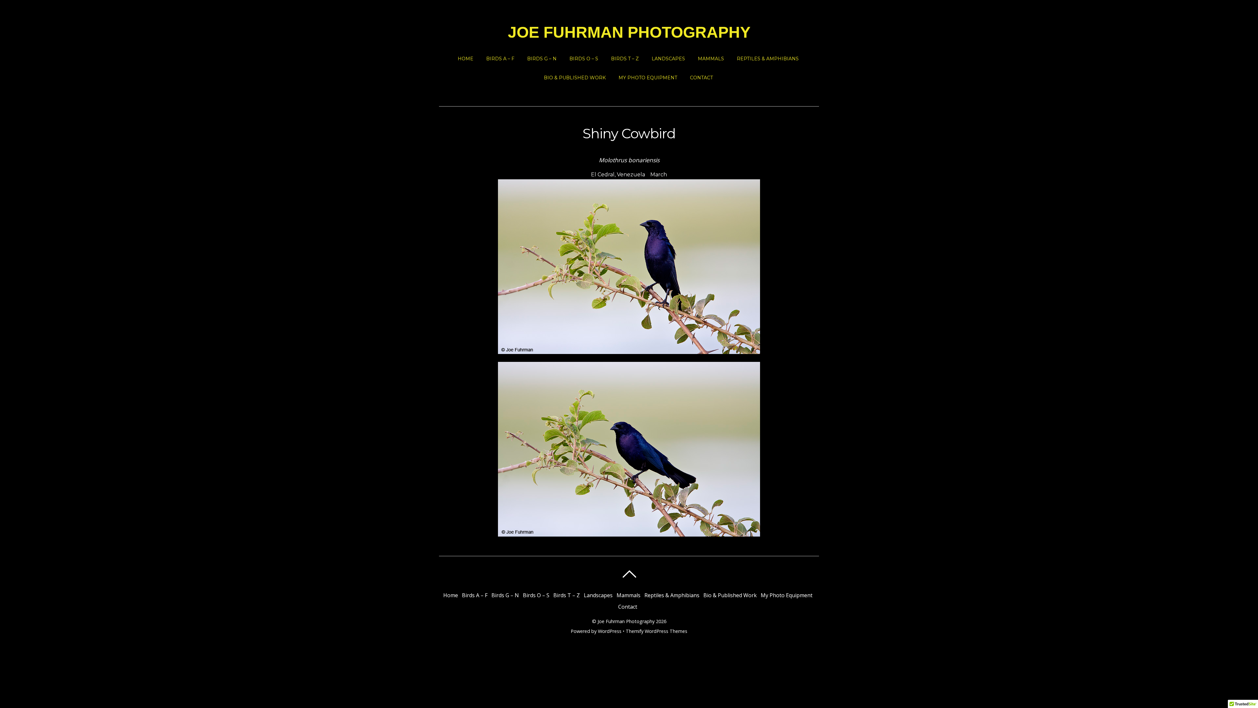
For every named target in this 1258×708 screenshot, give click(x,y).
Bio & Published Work (575, 78)
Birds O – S (583, 59)
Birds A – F (500, 59)
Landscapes (668, 59)
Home (465, 59)
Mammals (711, 59)
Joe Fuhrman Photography (626, 621)
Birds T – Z (625, 59)
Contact (701, 78)
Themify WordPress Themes (656, 631)
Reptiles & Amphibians (768, 59)
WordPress (609, 631)
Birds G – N (542, 59)
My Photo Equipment (648, 78)
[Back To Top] (629, 574)
